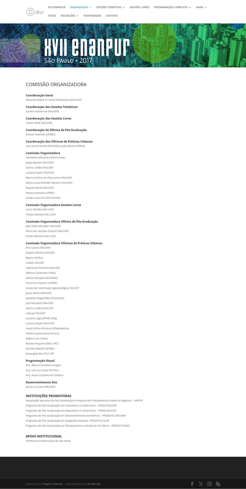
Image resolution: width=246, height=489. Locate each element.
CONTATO (112, 15)
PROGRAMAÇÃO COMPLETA (171, 7)
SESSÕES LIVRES (139, 7)
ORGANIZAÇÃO (79, 7)
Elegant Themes (52, 484)
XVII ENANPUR (56, 7)
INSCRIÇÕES (68, 15)
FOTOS (52, 15)
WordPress (93, 484)
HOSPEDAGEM (92, 15)
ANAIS (199, 7)
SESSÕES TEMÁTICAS (108, 7)
